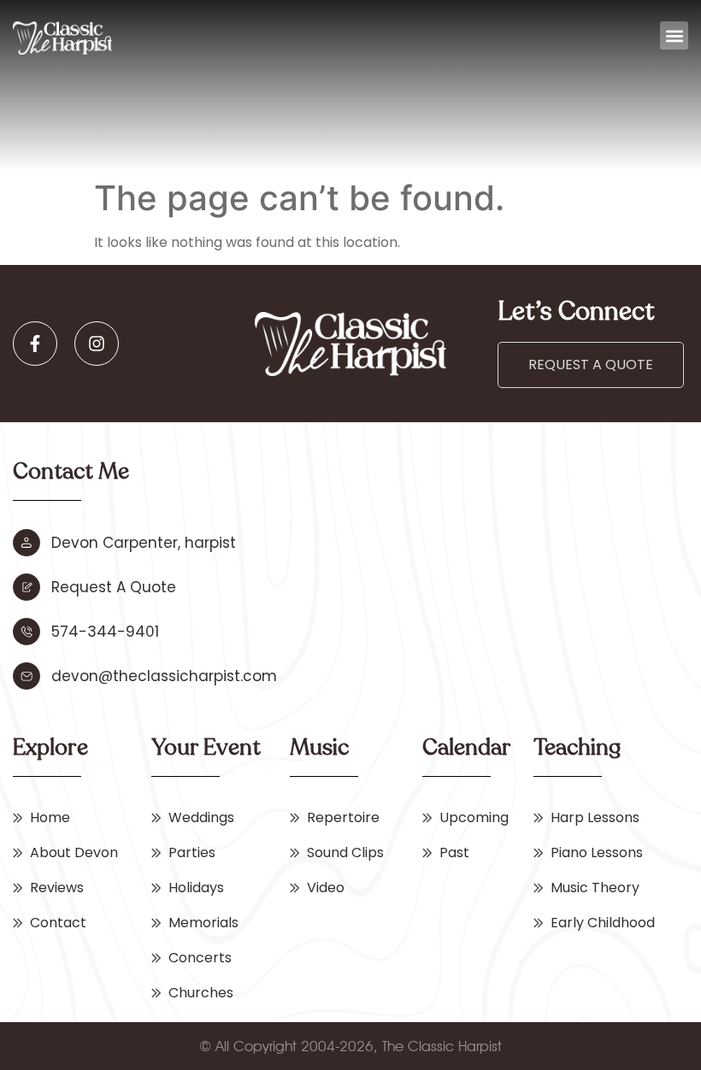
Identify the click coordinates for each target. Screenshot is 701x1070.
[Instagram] (96, 343)
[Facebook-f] (35, 343)
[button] (674, 35)
